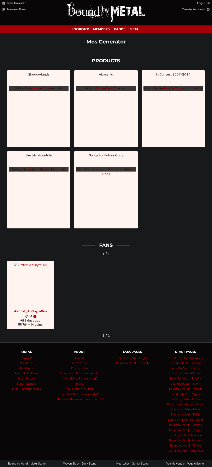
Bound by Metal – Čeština (185, 363)
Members (101, 29)
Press (79, 383)
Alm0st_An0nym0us (30, 311)
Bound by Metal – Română (185, 424)
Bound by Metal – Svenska (185, 440)
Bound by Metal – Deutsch (132, 363)
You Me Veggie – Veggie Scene (185, 463)
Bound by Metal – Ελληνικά (185, 373)
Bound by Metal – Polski (185, 414)
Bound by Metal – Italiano (185, 399)
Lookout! (80, 29)
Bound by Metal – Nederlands (185, 404)
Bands (119, 29)
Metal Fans (26, 363)
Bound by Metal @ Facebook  (79, 394)
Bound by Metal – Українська (186, 450)
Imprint (79, 358)
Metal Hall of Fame (26, 373)
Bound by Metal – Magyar (186, 394)
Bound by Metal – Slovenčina (186, 435)
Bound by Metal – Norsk (185, 409)
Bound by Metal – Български (185, 358)
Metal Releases (26, 383)
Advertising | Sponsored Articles (80, 373)
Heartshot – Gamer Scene (132, 463)
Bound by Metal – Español (185, 378)
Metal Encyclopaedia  (26, 388)
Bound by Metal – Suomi (186, 383)
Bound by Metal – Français (185, 388)
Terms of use (79, 363)
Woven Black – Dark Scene (79, 463)
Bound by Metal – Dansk (185, 368)
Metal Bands (26, 368)
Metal (135, 29)
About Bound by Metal (79, 388)
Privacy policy (79, 368)
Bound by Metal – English (132, 358)
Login (201, 3)
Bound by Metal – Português (185, 419)
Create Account (194, 9)
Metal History (26, 378)
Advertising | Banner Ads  (79, 378)
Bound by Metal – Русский (185, 430)
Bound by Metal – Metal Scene (27, 463)
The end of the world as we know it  (79, 399)
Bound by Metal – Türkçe (185, 445)
